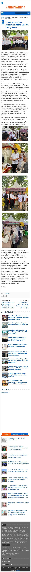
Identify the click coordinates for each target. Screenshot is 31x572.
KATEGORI (24, 434)
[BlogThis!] (3, 296)
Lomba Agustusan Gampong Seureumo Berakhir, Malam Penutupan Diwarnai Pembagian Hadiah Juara (18, 455)
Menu (2, 3)
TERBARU (15, 434)
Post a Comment (5, 392)
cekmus (18, 570)
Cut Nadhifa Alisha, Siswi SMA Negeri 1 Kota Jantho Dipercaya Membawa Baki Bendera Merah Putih (18, 487)
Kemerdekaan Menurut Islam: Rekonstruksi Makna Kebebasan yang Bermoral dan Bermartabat (18, 447)
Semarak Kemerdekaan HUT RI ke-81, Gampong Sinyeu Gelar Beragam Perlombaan (18, 479)
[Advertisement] (15, 406)
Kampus (7, 293)
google (21, 2)
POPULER (6, 434)
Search (28, 13)
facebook (19, 2)
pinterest (29, 2)
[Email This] (2, 296)
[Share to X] (5, 296)
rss (23, 2)
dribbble (27, 2)
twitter (17, 2)
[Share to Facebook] (6, 296)
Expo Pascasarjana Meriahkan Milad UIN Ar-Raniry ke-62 (16, 25)
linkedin (25, 2)
